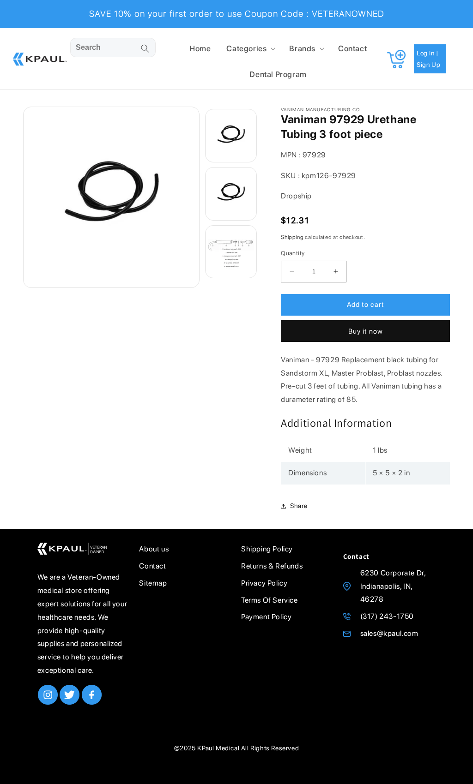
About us (154, 549)
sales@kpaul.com (389, 633)
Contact (152, 566)
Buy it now (365, 331)
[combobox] (112, 47)
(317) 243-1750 (387, 616)
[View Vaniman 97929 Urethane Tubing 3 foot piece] (231, 135)
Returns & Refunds (272, 566)
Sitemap (153, 583)
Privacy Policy (264, 583)
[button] (250, 48)
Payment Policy (266, 616)
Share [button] (298, 505)
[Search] (145, 48)
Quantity (292, 253)
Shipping (292, 237)
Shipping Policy (267, 549)
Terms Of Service (269, 600)
